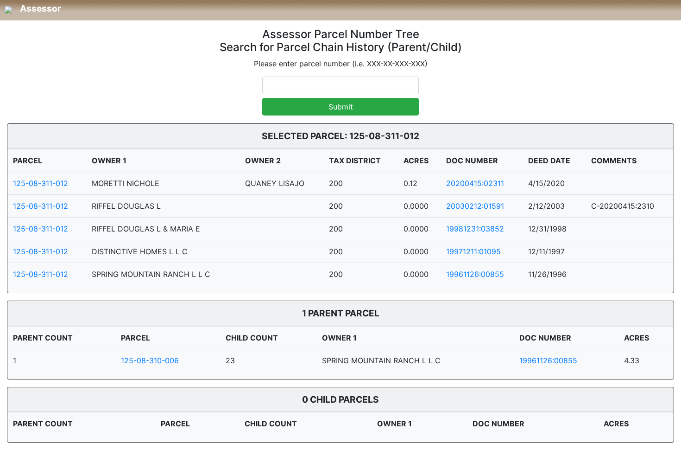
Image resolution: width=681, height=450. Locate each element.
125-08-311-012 (40, 183)
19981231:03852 (475, 228)
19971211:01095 (473, 251)
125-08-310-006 (150, 360)
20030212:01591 (475, 206)
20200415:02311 (475, 183)
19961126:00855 (475, 274)
